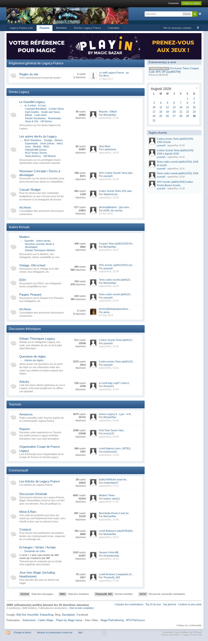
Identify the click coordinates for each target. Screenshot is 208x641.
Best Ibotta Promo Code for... (114, 513)
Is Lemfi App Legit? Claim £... (115, 383)
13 (174, 107)
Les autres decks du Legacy (38, 136)
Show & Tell (31, 121)
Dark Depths (32, 112)
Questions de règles (32, 356)
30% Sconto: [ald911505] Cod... (116, 265)
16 (194, 107)
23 (194, 111)
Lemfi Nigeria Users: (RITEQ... (115, 448)
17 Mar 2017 (106, 79)
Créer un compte (191, 3)
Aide (80, 632)
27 (174, 116)
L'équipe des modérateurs (129, 604)
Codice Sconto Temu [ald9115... (116, 340)
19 (167, 111)
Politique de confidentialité (189, 625)
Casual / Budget (29, 189)
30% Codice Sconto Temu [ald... (116, 173)
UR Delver (46, 121)
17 (154, 111)
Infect (60, 143)
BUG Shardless (32, 140)
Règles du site (28, 74)
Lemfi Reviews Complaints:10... (116, 574)
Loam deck (40, 115)
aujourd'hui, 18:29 (109, 197)
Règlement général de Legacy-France (36, 63)
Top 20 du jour (153, 604)
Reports (24, 429)
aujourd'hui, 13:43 (109, 455)
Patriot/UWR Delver (35, 149)
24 (154, 116)
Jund (27, 146)
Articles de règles (33, 360)
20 (174, 111)
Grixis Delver (47, 143)
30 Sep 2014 (106, 315)
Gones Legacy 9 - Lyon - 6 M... (115, 414)
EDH (22, 280)
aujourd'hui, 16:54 (109, 286)
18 (160, 111)
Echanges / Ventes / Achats (37, 547)
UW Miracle (49, 156)
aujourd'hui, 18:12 (109, 558)
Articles (24, 381)
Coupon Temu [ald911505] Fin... (116, 243)
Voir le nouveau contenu (177, 27)
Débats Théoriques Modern (40, 250)
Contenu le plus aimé (190, 604)
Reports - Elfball (108, 111)
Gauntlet (29, 240)
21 (180, 111)
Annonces (26, 414)
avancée (200, 13)
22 (187, 111)
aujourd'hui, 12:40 (109, 389)
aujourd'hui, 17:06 (109, 118)
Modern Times (107, 495)
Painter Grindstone (35, 118)
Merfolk (37, 146)
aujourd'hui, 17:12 (109, 485)
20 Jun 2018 (106, 213)
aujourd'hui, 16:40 (109, 420)
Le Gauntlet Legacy (32, 102)
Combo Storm (56, 108)
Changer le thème (22, 632)
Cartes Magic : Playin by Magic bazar (60, 620)
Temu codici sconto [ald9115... (115, 279)
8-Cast (42, 105)
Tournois (15, 404)
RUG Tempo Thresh (36, 152)
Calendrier (113, 27)
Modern (24, 237)
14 (180, 107)
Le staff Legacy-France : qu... (115, 72)
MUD (46, 146)
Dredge (48, 140)
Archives (25, 207)
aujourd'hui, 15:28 (109, 271)
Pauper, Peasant (30, 294)
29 (187, 116)
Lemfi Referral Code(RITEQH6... (116, 531)
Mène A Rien (27, 511)
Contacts (25, 529)
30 (194, 116)
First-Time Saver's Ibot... (112, 430)
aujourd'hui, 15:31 (109, 300)
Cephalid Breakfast (35, 108)
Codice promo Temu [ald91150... (117, 361)
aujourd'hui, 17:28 (109, 580)
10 (154, 107)
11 (160, 107)
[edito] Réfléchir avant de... (113, 479)
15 (187, 107)
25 (160, 116)
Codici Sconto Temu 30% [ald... (116, 191)
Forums (44, 27)
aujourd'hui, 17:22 (109, 501)
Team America (33, 156)
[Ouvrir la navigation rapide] (198, 28)
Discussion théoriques (25, 329)
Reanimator (54, 118)
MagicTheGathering (112, 620)
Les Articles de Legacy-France (39, 481)
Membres (61, 27)
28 (180, 116)
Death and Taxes (50, 112)
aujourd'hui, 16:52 (109, 537)
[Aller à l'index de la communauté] (67, 15)
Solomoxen (29, 620)
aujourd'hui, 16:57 (109, 250)
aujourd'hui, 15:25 (109, 179)
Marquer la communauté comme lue (54, 632)
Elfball (28, 115)
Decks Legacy (19, 92)
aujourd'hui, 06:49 (109, 436)
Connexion (173, 3)
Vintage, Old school (32, 265)
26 (167, 116)
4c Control (30, 105)
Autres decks (43, 240)
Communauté (18, 470)
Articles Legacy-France (87, 27)
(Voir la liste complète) (81, 608)
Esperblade (31, 143)
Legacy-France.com (21, 27)
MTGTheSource (135, 620)
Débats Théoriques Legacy (37, 338)
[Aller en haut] (104, 633)
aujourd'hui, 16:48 (109, 519)
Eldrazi (58, 140)
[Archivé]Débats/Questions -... (115, 309)
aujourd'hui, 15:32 (109, 346)
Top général (169, 604)
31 (154, 120)
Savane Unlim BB (108, 552)
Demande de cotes (34, 551)
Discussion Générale (33, 494)
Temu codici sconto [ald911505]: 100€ (177, 173)
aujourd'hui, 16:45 (109, 152)
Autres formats (19, 227)
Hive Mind (104, 146)
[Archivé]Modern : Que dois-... (115, 207)
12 (167, 107)
